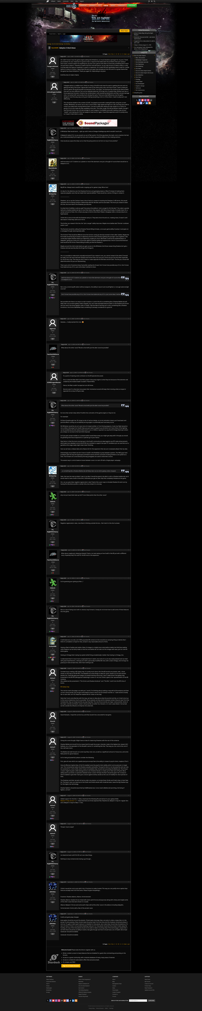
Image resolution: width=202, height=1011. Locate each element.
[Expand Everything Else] (133, 92)
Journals (92, 5)
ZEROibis (53, 892)
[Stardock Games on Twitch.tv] (145, 100)
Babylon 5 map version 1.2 (68, 801)
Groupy (48, 992)
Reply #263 (63, 520)
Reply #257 (63, 318)
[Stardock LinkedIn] (146, 103)
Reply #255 (63, 184)
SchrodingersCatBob (54, 92)
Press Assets (115, 990)
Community (65, 1)
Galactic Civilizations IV (84, 983)
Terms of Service (100, 1008)
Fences (47, 985)
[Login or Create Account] (149, 1)
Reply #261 (63, 466)
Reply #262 (63, 492)
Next (125, 54)
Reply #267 (63, 636)
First (109, 54)
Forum (106, 5)
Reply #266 (63, 606)
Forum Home (52, 34)
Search (59, 34)
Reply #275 (63, 914)
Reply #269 (63, 711)
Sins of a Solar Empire (57, 44)
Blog (77, 1)
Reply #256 (63, 272)
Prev (112, 54)
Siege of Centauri (82, 994)
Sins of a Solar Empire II (84, 985)
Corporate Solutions (51, 981)
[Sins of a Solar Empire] (101, 16)
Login (64, 34)
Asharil (52, 678)
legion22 (53, 329)
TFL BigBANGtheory (52, 139)
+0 (52, 76)
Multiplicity (48, 990)
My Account (147, 981)
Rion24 (52, 721)
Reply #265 (63, 578)
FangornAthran (52, 66)
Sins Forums (86, 56)
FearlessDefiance (53, 354)
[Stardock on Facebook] (139, 100)
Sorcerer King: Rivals (83, 996)
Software (53, 1)
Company (115, 976)
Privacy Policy (92, 1008)
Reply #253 (63, 128)
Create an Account (149, 983)
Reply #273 (63, 852)
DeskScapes (49, 988)
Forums (114, 996)
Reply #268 (63, 668)
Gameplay (83, 5)
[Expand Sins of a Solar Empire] (133, 55)
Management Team (117, 983)
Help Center (147, 979)
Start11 (48, 983)
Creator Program (116, 992)
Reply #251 (63, 56)
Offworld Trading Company (85, 992)
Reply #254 (63, 158)
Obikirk (52, 501)
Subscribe (151, 1000)
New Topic (124, 31)
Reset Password (148, 988)
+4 (52, 150)
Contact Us (115, 994)
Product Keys (148, 985)
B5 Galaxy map (65, 687)
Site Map (111, 1008)
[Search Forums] (154, 1)
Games (59, 1)
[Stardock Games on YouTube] (142, 100)
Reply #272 (63, 823)
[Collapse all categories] (154, 55)
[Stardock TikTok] (144, 103)
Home (48, 44)
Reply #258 (64, 344)
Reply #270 (63, 737)
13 (122, 54)
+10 (52, 654)
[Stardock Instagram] (148, 100)
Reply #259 (66, 372)
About (113, 979)
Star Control (81, 988)
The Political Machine (83, 990)
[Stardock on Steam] (151, 100)
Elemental (81, 981)
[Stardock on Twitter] (136, 100)
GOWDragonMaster (54, 382)
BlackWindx (53, 168)
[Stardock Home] (47, 1)
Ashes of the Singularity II (84, 979)
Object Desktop (49, 979)
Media (113, 5)
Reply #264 (64, 550)
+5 (53, 364)
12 (120, 54)
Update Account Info (149, 990)
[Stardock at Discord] (141, 103)
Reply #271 (63, 795)
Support (82, 1)
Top (128, 56)
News (72, 1)
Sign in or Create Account (71, 966)
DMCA (106, 1008)
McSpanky (52, 194)
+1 (52, 688)
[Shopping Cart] (152, 1)
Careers (114, 985)
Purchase (132, 5)
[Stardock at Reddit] (138, 103)
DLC (99, 5)
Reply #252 (66, 82)
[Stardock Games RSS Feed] (149, 103)
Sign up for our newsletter (119, 1000)
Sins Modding (67, 44)
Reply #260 (63, 400)
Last (128, 54)
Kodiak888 (52, 646)
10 (116, 54)
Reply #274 (63, 882)
